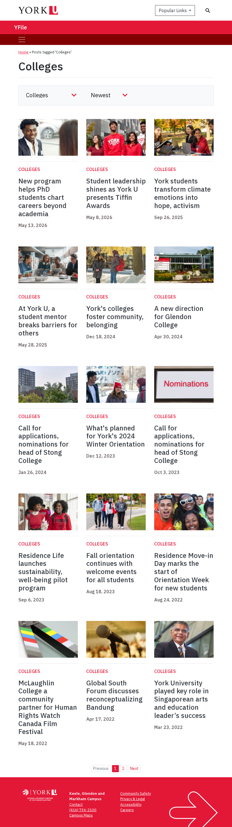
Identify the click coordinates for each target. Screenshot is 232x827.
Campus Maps (81, 815)
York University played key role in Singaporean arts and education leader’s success (181, 699)
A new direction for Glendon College (178, 316)
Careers (127, 809)
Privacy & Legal (132, 798)
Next (134, 768)
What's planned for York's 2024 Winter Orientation (115, 436)
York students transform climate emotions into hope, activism (182, 193)
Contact (76, 804)
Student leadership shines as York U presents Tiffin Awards (116, 193)
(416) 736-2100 (82, 809)
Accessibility (130, 804)
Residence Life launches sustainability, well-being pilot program (43, 571)
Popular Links (173, 10)
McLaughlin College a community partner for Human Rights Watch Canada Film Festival (47, 707)
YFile (20, 27)
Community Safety (135, 793)
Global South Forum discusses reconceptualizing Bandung (114, 695)
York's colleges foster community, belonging (115, 316)
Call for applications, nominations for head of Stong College (43, 444)
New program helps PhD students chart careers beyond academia (42, 197)
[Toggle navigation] (21, 39)
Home (23, 52)
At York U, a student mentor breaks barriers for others (48, 320)
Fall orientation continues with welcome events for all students (111, 567)
